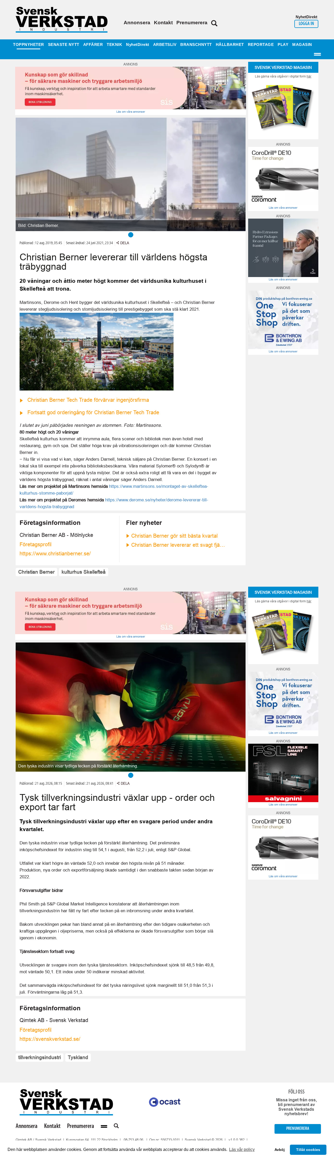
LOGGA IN (306, 23)
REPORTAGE (261, 45)
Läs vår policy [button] (242, 1149)
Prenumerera (191, 22)
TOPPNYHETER (28, 45)
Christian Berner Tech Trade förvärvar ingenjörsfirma (88, 400)
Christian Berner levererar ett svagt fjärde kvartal (178, 545)
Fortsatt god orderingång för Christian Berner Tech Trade (93, 412)
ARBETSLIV (165, 45)
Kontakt (163, 22)
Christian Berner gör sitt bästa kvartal (174, 536)
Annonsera (137, 22)
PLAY (283, 45)
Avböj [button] (280, 1150)
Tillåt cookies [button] (308, 1150)
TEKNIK (114, 45)
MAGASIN (302, 45)
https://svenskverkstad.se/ (50, 1039)
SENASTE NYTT (63, 45)
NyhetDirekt (137, 45)
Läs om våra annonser (130, 111)
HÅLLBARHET (230, 45)
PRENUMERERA (297, 1128)
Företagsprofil (35, 544)
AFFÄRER (93, 45)
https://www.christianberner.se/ (55, 553)
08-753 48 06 (133, 1140)
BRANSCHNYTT (196, 45)
